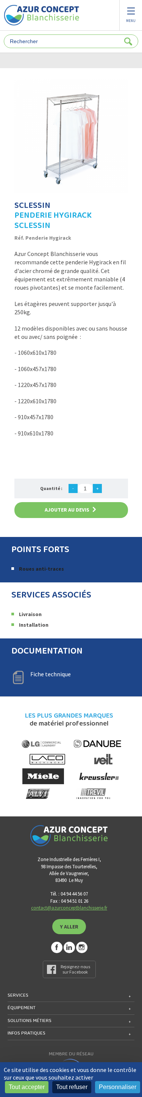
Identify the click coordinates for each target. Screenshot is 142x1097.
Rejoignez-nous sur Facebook (75, 969)
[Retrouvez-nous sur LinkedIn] (69, 947)
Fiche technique (50, 674)
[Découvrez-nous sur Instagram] (81, 947)
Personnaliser (117, 1087)
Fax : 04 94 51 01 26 (69, 901)
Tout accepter (27, 1087)
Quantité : (51, 488)
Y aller (69, 926)
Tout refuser (71, 1087)
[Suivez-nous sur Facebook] (56, 947)
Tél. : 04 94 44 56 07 (69, 894)
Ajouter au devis (67, 509)
